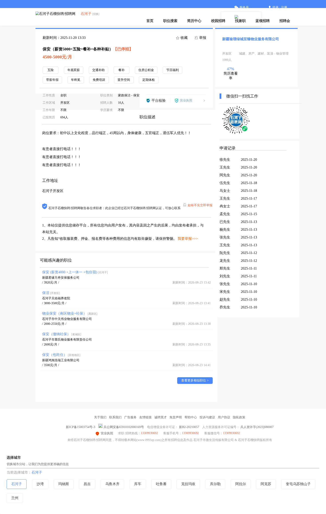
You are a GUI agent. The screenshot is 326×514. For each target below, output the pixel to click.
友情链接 (145, 417)
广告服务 (130, 417)
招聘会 (284, 21)
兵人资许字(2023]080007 (257, 427)
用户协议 (224, 417)
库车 (137, 484)
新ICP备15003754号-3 (80, 427)
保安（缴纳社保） (61, 334)
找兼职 (240, 21)
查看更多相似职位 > (195, 380)
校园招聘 (218, 21)
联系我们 (115, 417)
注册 (284, 7)
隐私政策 (239, 417)
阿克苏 (266, 484)
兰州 (14, 498)
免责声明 (175, 417)
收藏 (184, 38)
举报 (202, 38)
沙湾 (40, 484)
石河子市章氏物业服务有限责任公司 (67, 339)
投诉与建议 (207, 417)
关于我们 (100, 417)
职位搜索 (170, 21)
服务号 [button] (244, 7)
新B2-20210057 (189, 427)
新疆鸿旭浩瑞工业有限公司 (60, 360)
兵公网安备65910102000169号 (124, 427)
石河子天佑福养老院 (56, 298)
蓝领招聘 (262, 21)
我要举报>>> (188, 238)
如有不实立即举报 (200, 205)
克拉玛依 (188, 484)
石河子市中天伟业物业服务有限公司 (67, 319)
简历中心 (194, 21)
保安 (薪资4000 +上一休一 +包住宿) (75, 272)
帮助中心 (191, 417)
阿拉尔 (240, 484)
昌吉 (87, 484)
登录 (275, 7)
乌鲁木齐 (112, 484)
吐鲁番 (161, 484)
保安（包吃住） (61, 355)
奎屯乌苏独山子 (298, 484)
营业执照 (107, 433)
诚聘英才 (160, 417)
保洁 (51, 293)
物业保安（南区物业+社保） (69, 313)
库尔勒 (215, 484)
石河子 (36, 472)
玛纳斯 (63, 484)
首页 (149, 21)
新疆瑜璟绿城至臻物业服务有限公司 (250, 39)
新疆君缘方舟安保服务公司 (60, 277)
